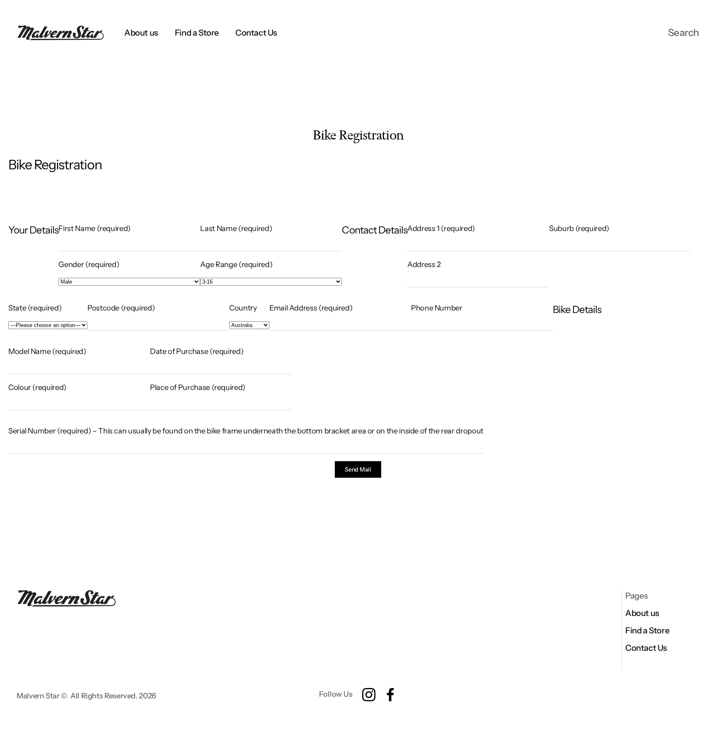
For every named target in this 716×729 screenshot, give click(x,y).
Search (683, 32)
